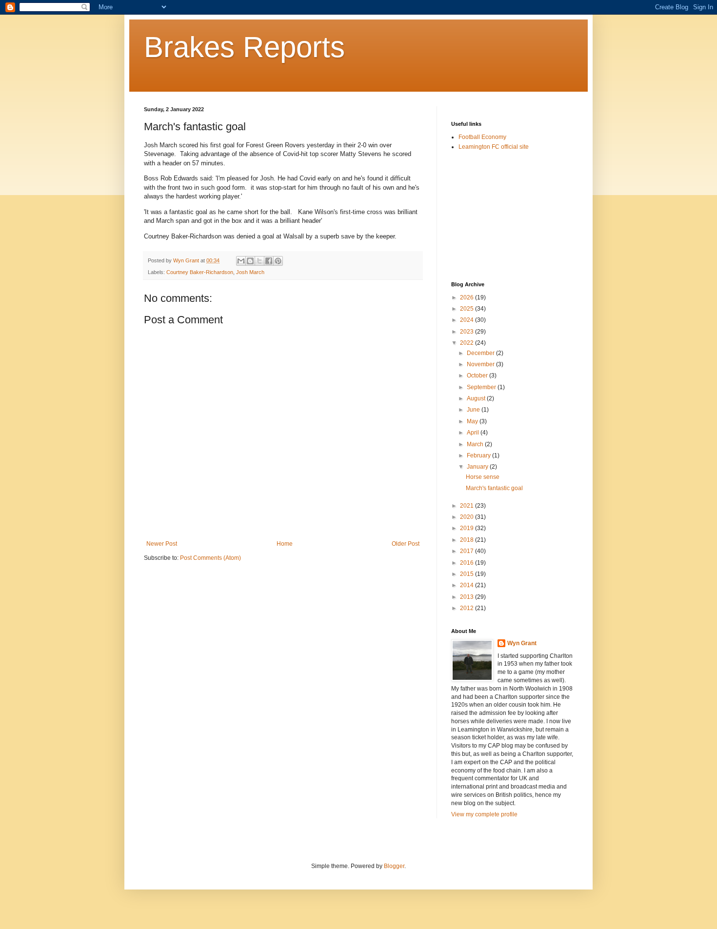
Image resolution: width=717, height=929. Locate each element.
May (473, 421)
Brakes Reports (244, 47)
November (481, 364)
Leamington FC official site (493, 146)
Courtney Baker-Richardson (199, 272)
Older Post (405, 543)
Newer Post (161, 543)
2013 (467, 596)
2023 (467, 331)
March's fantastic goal (494, 488)
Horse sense (482, 477)
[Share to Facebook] (269, 261)
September (482, 387)
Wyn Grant (522, 643)
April (473, 432)
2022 (467, 342)
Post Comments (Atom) (210, 557)
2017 (467, 551)
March (476, 444)
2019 (467, 528)
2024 (467, 319)
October (478, 375)
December (481, 353)
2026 (467, 297)
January (478, 466)
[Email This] (241, 261)
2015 (467, 574)
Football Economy (482, 137)
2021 (467, 505)
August (477, 398)
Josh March (250, 272)
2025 (467, 308)
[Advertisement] (500, 215)
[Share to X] (259, 261)
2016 (467, 562)
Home (285, 543)
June (474, 409)
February (479, 455)
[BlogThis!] (250, 261)
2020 (467, 517)
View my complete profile (484, 814)
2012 (467, 608)
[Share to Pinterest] (278, 261)
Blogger (394, 866)
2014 (467, 585)
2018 (467, 539)
